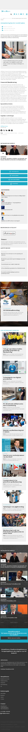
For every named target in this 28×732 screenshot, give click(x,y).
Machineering (4, 134)
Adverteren (15, 183)
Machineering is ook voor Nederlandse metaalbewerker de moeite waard (13, 531)
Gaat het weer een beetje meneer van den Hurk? (13, 456)
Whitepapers (5, 190)
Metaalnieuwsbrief (15, 179)
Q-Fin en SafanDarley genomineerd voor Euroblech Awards (13, 268)
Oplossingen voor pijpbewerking (13, 507)
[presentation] (24, 286)
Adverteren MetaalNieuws (7, 724)
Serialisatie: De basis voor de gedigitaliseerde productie (12, 215)
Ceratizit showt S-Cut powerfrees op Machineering (12, 481)
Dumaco (4, 239)
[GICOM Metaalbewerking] (5, 302)
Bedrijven (3, 695)
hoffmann (20, 133)
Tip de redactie (15, 171)
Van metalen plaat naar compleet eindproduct (10, 264)
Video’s (2, 697)
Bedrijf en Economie (8, 528)
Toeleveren (4, 251)
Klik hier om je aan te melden (14, 638)
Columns (5, 453)
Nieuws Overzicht (8, 18)
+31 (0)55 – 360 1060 (6, 711)
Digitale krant (15, 175)
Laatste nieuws (5, 248)
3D (1, 686)
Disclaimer (17, 726)
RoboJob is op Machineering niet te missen (13, 431)
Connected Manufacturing (10, 133)
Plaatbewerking (5, 266)
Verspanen (5, 346)
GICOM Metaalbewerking (11, 310)
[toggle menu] (26, 14)
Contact (2, 699)
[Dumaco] (9, 238)
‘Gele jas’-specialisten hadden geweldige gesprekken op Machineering (12, 350)
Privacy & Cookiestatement (7, 726)
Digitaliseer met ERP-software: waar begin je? (10, 220)
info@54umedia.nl (6, 713)
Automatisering (6, 375)
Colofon (15, 724)
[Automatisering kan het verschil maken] (14, 58)
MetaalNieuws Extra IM (6, 262)
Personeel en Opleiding (6, 257)
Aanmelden (3, 693)
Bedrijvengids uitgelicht (8, 227)
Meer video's (14, 622)
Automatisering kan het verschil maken (13, 23)
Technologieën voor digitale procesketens (12, 378)
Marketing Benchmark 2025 (6, 209)
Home (2, 18)
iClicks (23, 722)
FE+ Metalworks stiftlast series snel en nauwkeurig (13, 404)
